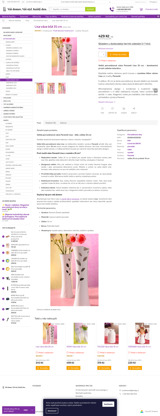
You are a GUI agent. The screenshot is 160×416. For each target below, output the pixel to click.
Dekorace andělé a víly (14, 48)
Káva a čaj (7, 101)
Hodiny (8, 74)
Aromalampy (10, 42)
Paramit (130, 155)
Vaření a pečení (8, 110)
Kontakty (79, 396)
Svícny (8, 91)
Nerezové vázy (11, 85)
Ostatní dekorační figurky (15, 56)
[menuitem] (9, 16)
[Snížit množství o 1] (106, 55)
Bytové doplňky (9, 39)
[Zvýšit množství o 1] (106, 53)
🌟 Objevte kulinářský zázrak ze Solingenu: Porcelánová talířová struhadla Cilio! (15, 216)
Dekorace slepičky (12, 50)
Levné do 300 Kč (134, 143)
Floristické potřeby (12, 62)
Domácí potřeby (9, 114)
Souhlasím (108, 404)
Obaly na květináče (13, 71)
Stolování (7, 98)
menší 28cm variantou (70, 199)
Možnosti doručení (105, 48)
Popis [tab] (39, 123)
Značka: (81, 31)
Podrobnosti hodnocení (63, 30)
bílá (129, 140)
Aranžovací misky (12, 65)
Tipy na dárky (8, 104)
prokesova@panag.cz (130, 390)
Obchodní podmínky (83, 393)
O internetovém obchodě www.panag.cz (78, 2)
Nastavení (52, 411)
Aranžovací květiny (13, 68)
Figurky (8, 45)
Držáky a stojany (12, 94)
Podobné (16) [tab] (51, 123)
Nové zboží (7, 35)
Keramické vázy (11, 83)
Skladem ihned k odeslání (12, 32)
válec (129, 149)
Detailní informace (105, 102)
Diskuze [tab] (63, 123)
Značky (6, 120)
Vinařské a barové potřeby (13, 107)
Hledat (90, 9)
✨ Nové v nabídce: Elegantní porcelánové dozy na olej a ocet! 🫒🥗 (15, 207)
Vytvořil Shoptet (151, 411)
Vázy (7, 77)
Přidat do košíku (120, 54)
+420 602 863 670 (123, 9)
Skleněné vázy (11, 88)
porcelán (131, 146)
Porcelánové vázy (12, 80)
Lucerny (8, 59)
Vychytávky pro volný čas (13, 117)
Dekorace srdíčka (12, 53)
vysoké (130, 152)
